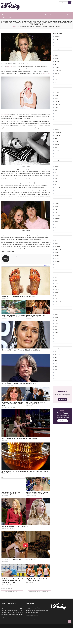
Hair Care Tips (58, 187)
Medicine (57, 258)
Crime (56, 110)
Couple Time (57, 104)
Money (56, 264)
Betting (56, 58)
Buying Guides (58, 70)
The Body (57, 348)
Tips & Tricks (57, 354)
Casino (56, 79)
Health (19, 14)
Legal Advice (57, 237)
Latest (54, 625)
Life (55, 240)
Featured (57, 144)
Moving (56, 274)
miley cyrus (10, 588)
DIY (55, 123)
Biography (57, 61)
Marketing (57, 255)
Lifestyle (56, 243)
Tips (55, 351)
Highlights (57, 203)
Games (56, 163)
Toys (56, 360)
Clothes (56, 98)
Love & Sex (57, 246)
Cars (56, 76)
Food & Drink (57, 150)
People (56, 292)
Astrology (57, 49)
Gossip (56, 175)
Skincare (56, 326)
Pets (56, 295)
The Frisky (4, 63)
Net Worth (57, 283)
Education (57, 129)
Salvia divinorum (4, 114)
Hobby (56, 209)
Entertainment (57, 14)
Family (56, 138)
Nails (56, 280)
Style (50, 14)
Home (8, 14)
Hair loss (56, 193)
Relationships (43, 14)
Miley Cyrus (9, 66)
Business (57, 67)
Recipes (56, 308)
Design (56, 119)
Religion (56, 314)
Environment (57, 135)
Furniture (57, 153)
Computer (57, 101)
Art (55, 45)
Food (56, 147)
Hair (55, 184)
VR (55, 378)
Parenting (66, 14)
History (56, 206)
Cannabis (57, 73)
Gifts (56, 169)
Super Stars (57, 338)
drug (6, 588)
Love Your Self (58, 249)
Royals (3, 17)
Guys (56, 181)
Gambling (57, 160)
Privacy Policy (69, 625)
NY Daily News (46, 73)
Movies (31, 14)
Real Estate (57, 304)
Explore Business (63, 420)
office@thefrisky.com (33, 615)
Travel (9, 17)
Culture (56, 116)
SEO (56, 320)
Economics (57, 126)
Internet (56, 227)
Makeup (56, 252)
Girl (55, 172)
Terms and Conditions (61, 625)
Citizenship (57, 92)
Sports (56, 329)
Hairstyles (57, 197)
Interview (57, 230)
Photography (57, 298)
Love (36, 14)
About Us (44, 625)
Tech (56, 341)
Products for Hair (58, 301)
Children (56, 89)
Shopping (57, 323)
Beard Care (57, 52)
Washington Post (46, 239)
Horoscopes (57, 215)
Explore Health (62, 399)
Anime (56, 42)
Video (56, 375)
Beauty (56, 55)
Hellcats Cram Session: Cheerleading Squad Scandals (40, 591)
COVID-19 (57, 107)
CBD (56, 82)
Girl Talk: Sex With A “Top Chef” (10, 591)
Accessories (57, 36)
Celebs (24, 14)
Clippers (56, 95)
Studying (56, 332)
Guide (56, 178)
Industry (56, 224)
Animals (56, 39)
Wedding (57, 382)
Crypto (56, 113)
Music (56, 277)
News (13, 14)
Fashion (56, 141)
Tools (56, 357)
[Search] (69, 2)
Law (55, 234)
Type (56, 366)
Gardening (57, 166)
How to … (57, 221)
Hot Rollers (57, 218)
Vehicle (56, 372)
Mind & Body (57, 261)
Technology (57, 345)
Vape (56, 369)
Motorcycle (57, 267)
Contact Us (49, 625)
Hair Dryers (57, 190)
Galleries (57, 156)
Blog (56, 64)
